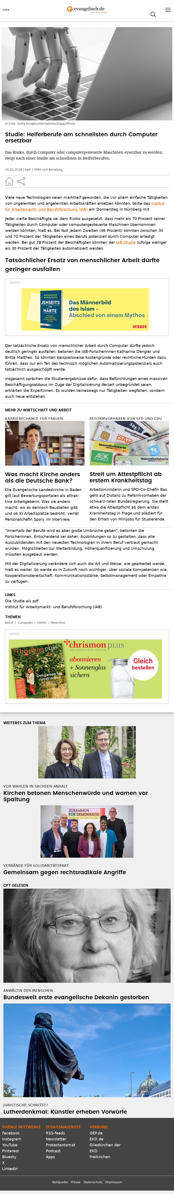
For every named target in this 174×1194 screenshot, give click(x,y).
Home (9, 181)
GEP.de (96, 1133)
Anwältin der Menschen (28, 991)
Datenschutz (93, 1182)
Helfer (42, 622)
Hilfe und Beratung (48, 169)
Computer (25, 622)
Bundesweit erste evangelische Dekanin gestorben (76, 997)
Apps (50, 1157)
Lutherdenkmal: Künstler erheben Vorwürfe (65, 1112)
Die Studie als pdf (21, 601)
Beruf (9, 622)
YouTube (9, 1145)
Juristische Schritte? (25, 1105)
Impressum (113, 1182)
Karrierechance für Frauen (34, 419)
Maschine (58, 622)
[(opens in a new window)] (85, 309)
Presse (76, 1182)
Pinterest (10, 1151)
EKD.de (96, 1139)
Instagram (11, 1139)
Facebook (11, 1133)
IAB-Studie (126, 242)
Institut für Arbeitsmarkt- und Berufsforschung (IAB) (53, 607)
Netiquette (60, 1182)
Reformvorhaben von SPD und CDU (126, 419)
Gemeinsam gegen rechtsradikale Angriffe (64, 872)
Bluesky (9, 1157)
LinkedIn (10, 1168)
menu (6, 10)
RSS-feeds (55, 1133)
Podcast (53, 1151)
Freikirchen (100, 1157)
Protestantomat (60, 1145)
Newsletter (56, 1139)
